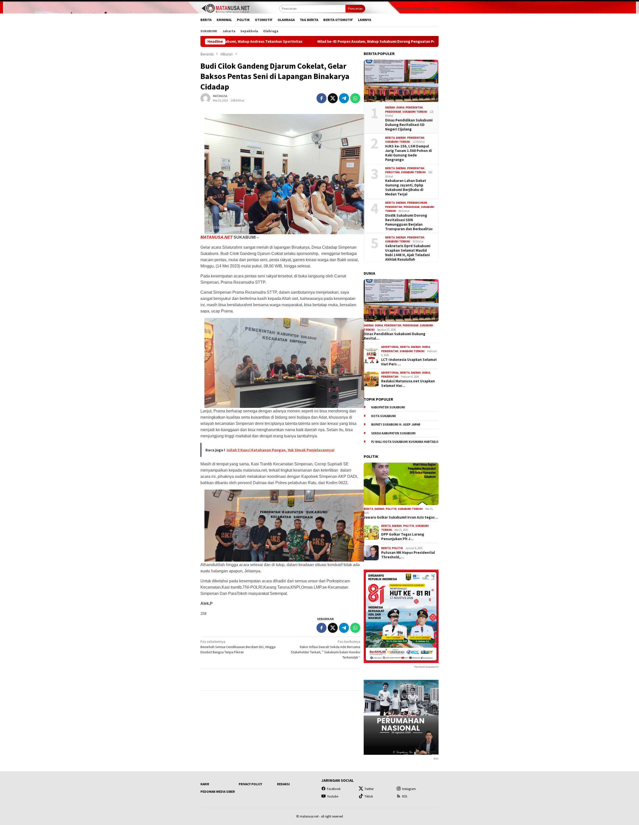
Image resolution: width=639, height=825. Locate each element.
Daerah (390, 107)
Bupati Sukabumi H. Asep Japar (395, 424)
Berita (390, 137)
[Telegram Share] (344, 98)
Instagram (409, 789)
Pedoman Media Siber (217, 792)
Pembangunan (417, 202)
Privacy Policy (250, 784)
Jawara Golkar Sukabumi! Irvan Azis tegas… (401, 517)
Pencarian (355, 8)
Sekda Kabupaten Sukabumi (393, 433)
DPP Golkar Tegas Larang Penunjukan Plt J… (402, 536)
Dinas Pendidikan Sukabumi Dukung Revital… (394, 336)
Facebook (333, 789)
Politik (391, 509)
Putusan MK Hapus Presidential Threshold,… (408, 554)
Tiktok (368, 796)
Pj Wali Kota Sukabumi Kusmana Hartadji (404, 442)
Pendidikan (393, 111)
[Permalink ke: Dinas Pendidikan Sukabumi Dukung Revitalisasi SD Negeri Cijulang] (401, 81)
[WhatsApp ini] (355, 98)
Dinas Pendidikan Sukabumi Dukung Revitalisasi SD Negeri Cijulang (409, 124)
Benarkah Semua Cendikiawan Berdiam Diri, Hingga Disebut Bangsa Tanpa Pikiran (238, 646)
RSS (404, 796)
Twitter (369, 789)
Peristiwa (392, 172)
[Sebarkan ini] (321, 98)
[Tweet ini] (333, 98)
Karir (204, 784)
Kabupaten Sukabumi (388, 407)
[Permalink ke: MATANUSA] (205, 98)
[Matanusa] (225, 8)
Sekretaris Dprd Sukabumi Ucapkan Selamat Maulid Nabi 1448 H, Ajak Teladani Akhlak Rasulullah (407, 253)
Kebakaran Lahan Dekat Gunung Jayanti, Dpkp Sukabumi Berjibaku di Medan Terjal (405, 187)
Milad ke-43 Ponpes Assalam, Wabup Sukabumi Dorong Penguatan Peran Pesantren (334, 41)
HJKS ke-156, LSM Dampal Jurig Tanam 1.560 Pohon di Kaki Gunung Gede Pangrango (408, 153)
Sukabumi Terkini (414, 111)
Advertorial (390, 347)
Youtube (332, 796)
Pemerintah (414, 107)
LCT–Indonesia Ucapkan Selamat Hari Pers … (409, 361)
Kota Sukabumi (383, 416)
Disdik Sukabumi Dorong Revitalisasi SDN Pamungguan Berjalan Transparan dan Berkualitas (409, 222)
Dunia (400, 107)
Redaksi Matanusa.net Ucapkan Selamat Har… (408, 383)
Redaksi (283, 784)
